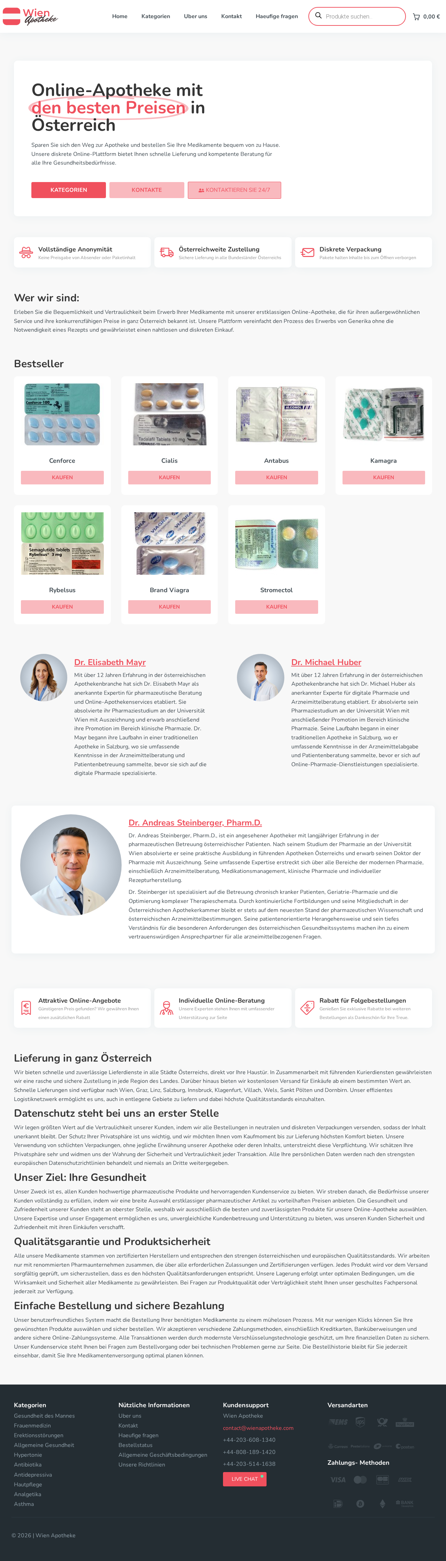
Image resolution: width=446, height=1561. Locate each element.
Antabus (276, 461)
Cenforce (62, 461)
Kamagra (383, 461)
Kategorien (155, 16)
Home (120, 16)
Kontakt (231, 16)
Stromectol (276, 590)
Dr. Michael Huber (326, 662)
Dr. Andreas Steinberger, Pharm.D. (195, 822)
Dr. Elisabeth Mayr (110, 662)
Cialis (169, 461)
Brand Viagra (169, 590)
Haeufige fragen (277, 16)
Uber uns (195, 16)
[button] (234, 190)
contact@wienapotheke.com (258, 1428)
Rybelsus (62, 590)
